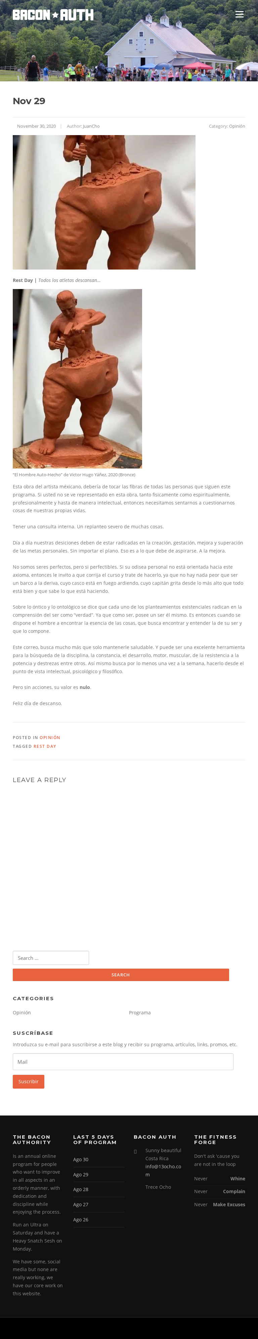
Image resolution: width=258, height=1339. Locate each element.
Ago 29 (80, 1174)
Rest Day (45, 746)
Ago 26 (80, 1219)
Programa (140, 1012)
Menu (239, 14)
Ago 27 (80, 1204)
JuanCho (91, 126)
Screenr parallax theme (188, 1328)
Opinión (237, 126)
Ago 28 (80, 1189)
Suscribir (28, 1081)
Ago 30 (80, 1159)
